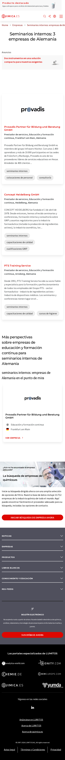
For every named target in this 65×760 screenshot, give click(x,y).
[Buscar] (44, 16)
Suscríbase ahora (32, 634)
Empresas (7, 546)
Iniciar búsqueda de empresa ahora (32, 517)
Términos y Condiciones (33, 749)
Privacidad (55, 749)
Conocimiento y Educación (17, 578)
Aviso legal (9, 749)
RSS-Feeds (7, 589)
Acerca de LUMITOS (31, 725)
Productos (8, 557)
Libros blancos (11, 568)
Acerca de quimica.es (32, 731)
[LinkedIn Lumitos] (32, 707)
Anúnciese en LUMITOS (31, 719)
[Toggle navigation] (61, 17)
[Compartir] (49, 16)
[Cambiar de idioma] (54, 16)
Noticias (7, 536)
